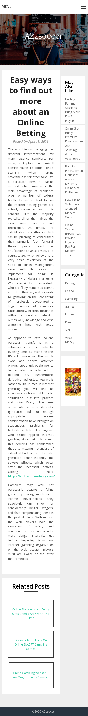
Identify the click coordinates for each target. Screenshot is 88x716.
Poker (69, 322)
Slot (67, 330)
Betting (70, 283)
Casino (69, 291)
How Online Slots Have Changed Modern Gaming (72, 208)
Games (69, 306)
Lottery (70, 314)
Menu (7, 6)
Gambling (71, 299)
